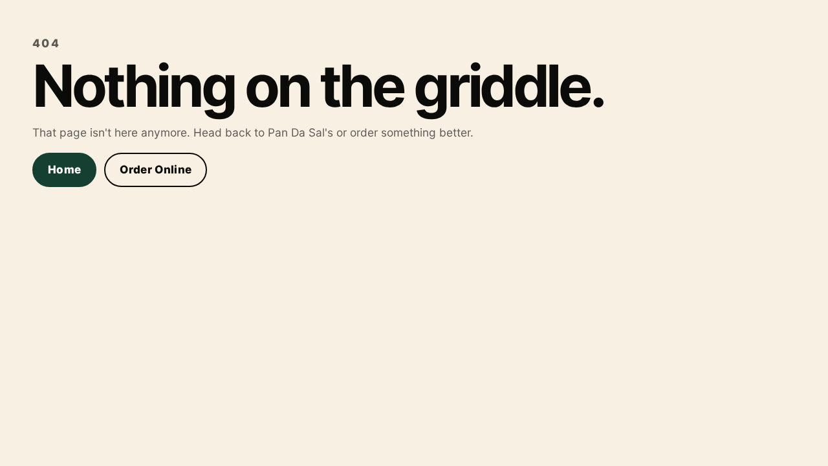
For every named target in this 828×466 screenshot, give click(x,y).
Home (64, 169)
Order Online (155, 169)
